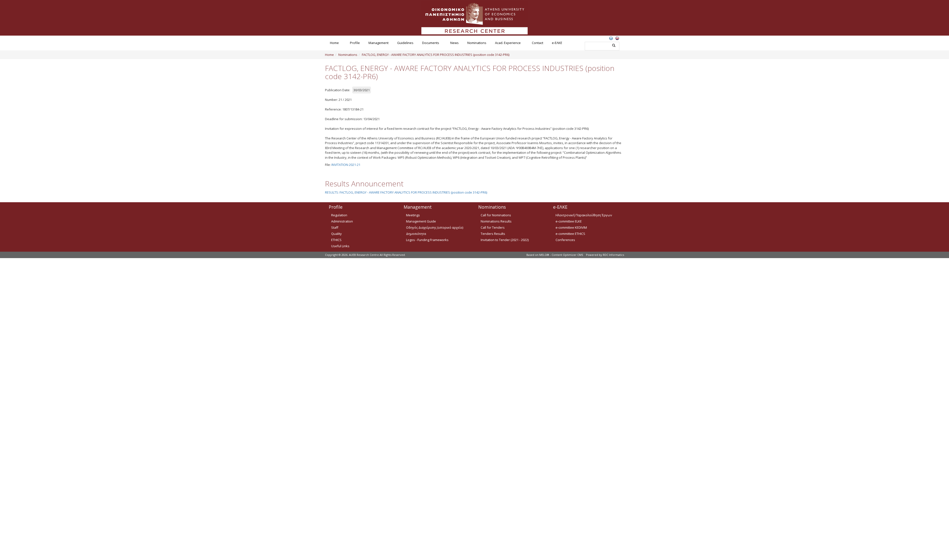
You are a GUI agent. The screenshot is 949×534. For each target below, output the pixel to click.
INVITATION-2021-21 (345, 164)
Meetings (413, 215)
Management (378, 43)
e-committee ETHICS (570, 233)
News (454, 43)
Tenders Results (493, 233)
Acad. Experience (508, 43)
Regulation (339, 215)
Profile (355, 43)
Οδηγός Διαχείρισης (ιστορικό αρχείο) (434, 227)
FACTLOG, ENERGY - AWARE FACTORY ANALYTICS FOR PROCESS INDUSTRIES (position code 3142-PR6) (435, 54)
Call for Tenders (493, 227)
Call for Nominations (496, 215)
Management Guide (421, 221)
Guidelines (405, 43)
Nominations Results (496, 221)
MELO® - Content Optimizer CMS (561, 255)
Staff (334, 227)
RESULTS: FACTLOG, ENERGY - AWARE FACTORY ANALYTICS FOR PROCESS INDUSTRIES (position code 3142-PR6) (406, 192)
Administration (342, 221)
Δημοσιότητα (416, 233)
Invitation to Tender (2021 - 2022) (505, 240)
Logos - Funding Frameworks (427, 240)
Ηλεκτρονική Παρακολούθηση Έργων (584, 215)
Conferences (565, 240)
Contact (537, 43)
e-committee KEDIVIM (571, 227)
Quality (336, 233)
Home (334, 43)
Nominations (476, 43)
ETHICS (336, 240)
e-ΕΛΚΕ (557, 43)
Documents (430, 43)
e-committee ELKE (569, 221)
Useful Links (340, 246)
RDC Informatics (613, 255)
